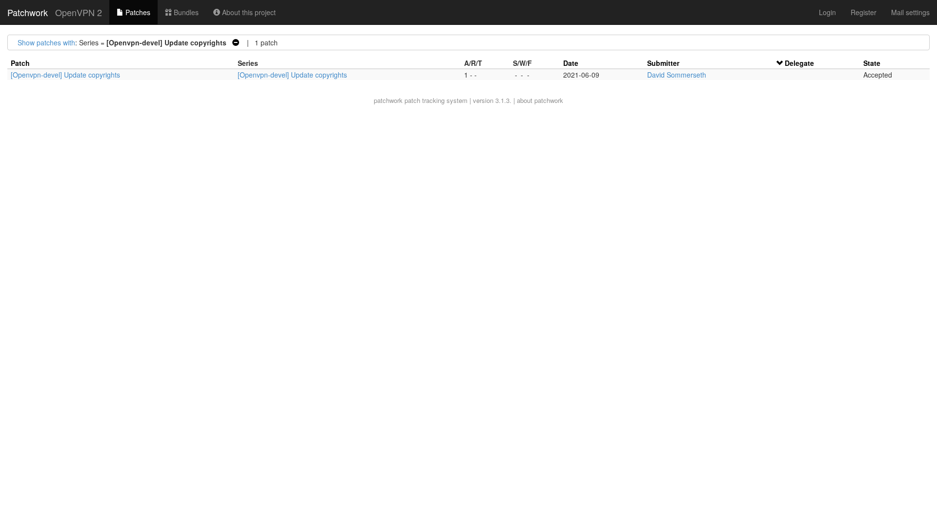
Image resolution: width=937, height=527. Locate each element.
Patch (20, 63)
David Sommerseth (676, 75)
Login (827, 12)
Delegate (799, 63)
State (871, 63)
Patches (136, 12)
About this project (248, 12)
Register (863, 12)
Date (570, 63)
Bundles (185, 12)
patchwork (388, 100)
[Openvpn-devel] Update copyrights (65, 75)
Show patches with (46, 42)
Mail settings (910, 12)
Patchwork (27, 12)
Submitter (663, 63)
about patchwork (540, 100)
